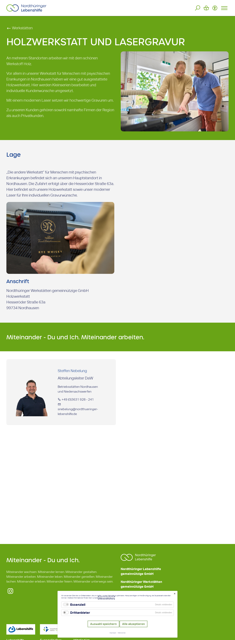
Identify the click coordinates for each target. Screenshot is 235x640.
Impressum (113, 633)
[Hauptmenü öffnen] (224, 8)
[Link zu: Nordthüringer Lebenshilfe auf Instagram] (10, 593)
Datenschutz (121, 633)
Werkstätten (22, 28)
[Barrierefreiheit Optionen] (214, 8)
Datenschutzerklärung (106, 598)
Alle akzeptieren (133, 624)
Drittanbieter (80, 612)
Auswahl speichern (103, 624)
